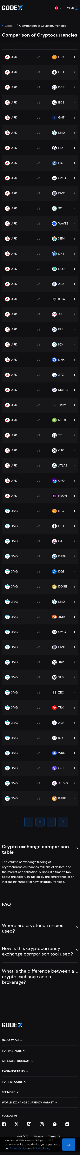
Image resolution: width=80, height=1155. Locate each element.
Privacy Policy (41, 1148)
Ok (68, 1144)
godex (9, 26)
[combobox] (58, 8)
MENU (70, 8)
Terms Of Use (18, 1148)
